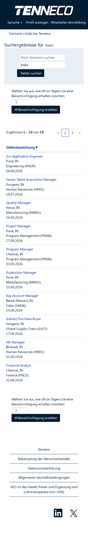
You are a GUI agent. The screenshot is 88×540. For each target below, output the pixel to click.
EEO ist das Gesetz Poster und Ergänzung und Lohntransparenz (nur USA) (44, 489)
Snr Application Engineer (24, 156)
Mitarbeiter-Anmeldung (68, 22)
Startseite (15, 33)
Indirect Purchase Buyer (23, 318)
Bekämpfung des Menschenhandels (44, 458)
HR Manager (15, 342)
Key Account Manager (22, 295)
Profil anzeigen (37, 22)
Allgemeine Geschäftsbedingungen (44, 477)
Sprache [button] (13, 22)
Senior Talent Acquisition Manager (31, 179)
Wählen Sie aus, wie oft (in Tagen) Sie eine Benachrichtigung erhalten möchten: (42, 93)
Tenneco (44, 449)
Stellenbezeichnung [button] (21, 147)
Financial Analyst (18, 365)
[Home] (44, 8)
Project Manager (18, 226)
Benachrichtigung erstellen (37, 109)
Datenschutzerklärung (44, 468)
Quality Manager (18, 202)
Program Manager (19, 249)
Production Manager (21, 272)
